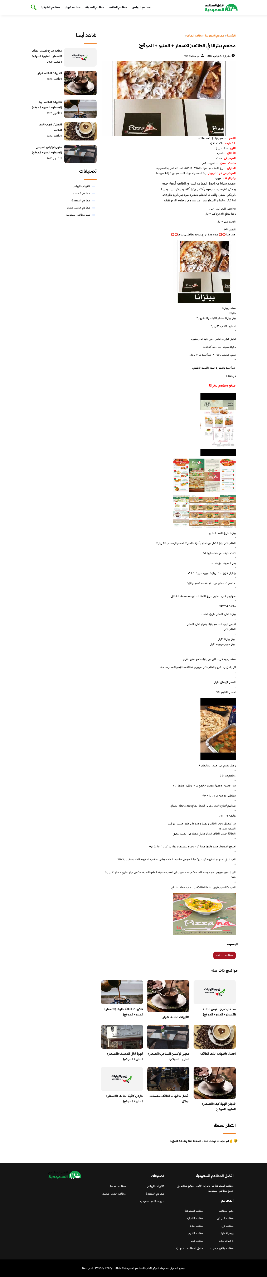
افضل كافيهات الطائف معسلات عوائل (169, 1098)
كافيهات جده (226, 1241)
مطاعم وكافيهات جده (222, 1248)
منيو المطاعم (226, 1211)
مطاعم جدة (197, 1226)
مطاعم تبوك (73, 7)
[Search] (33, 8)
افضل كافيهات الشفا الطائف (218, 1054)
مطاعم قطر (197, 1241)
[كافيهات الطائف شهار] (80, 83)
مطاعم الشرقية (50, 7)
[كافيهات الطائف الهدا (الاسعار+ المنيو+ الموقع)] (80, 109)
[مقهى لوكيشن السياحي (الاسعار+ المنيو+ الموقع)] (80, 154)
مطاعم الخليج (196, 1233)
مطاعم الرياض (141, 7)
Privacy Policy (103, 1268)
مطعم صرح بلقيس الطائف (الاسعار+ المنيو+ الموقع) (219, 1012)
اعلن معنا (87, 1268)
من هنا (160, 173)
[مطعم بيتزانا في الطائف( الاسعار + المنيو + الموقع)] (168, 98)
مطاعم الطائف (118, 7)
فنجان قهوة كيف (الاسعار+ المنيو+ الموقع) (219, 1106)
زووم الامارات (226, 1233)
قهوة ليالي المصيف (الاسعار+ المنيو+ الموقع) (125, 1056)
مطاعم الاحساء (81, 193)
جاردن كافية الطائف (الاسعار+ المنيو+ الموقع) (124, 1098)
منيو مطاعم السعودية (78, 214)
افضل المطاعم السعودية (190, 1248)
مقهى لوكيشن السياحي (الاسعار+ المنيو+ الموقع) (168, 1056)
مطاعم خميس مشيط (78, 207)
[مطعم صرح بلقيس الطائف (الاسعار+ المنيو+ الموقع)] (80, 57)
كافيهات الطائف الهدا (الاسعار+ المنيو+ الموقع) (123, 1012)
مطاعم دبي (228, 1226)
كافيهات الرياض (81, 186)
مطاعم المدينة (94, 7)
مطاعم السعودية (80, 200)
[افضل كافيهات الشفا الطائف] (80, 131)
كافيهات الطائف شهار (176, 1017)
